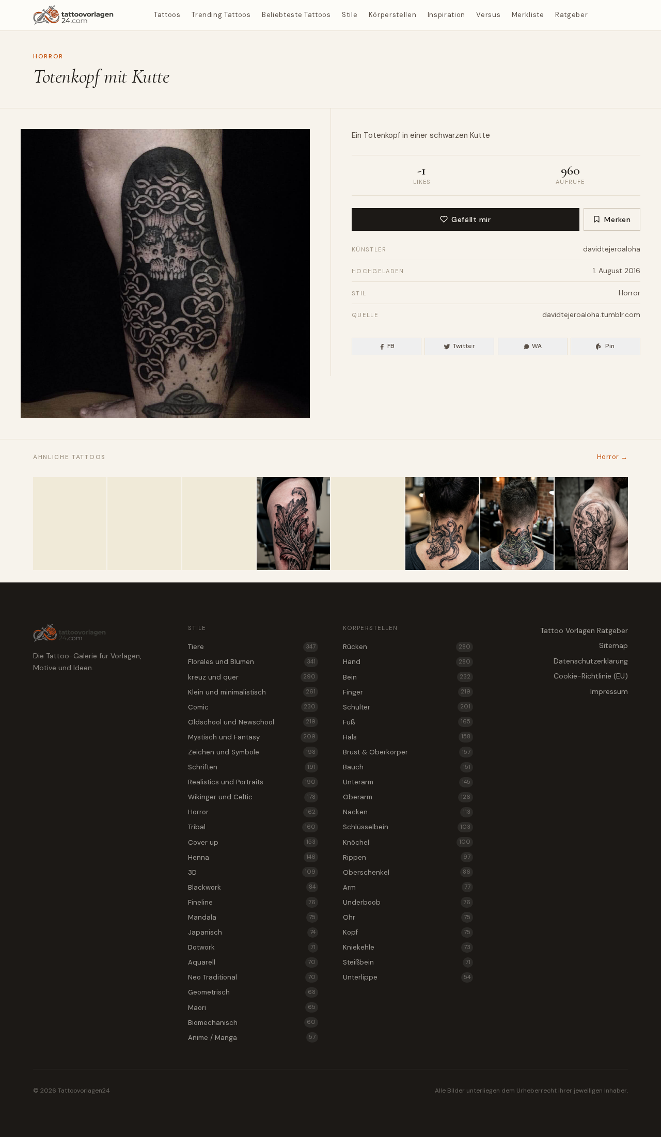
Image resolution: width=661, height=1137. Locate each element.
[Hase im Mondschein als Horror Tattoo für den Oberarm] (591, 523)
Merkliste (528, 14)
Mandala (252, 917)
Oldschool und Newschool (252, 722)
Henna (252, 857)
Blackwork (252, 887)
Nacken (406, 812)
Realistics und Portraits (252, 782)
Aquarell (252, 962)
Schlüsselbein (406, 827)
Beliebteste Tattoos (296, 14)
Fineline (252, 902)
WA (537, 346)
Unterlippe (406, 977)
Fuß (406, 722)
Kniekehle (406, 947)
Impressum (609, 691)
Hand (406, 661)
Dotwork (252, 947)
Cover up (252, 842)
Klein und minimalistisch (252, 692)
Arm (406, 887)
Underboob (406, 902)
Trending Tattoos (221, 14)
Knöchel (406, 842)
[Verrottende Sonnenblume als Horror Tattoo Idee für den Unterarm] (367, 523)
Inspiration (446, 14)
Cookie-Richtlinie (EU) (591, 676)
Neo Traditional (252, 977)
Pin (610, 346)
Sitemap (613, 645)
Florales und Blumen (252, 661)
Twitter (464, 346)
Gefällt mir (471, 219)
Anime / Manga (252, 1037)
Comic (252, 707)
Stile (349, 14)
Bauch (406, 767)
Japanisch (252, 932)
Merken (617, 219)
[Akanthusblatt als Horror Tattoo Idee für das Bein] (293, 523)
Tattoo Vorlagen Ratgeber (584, 630)
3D (252, 872)
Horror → (612, 456)
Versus (488, 14)
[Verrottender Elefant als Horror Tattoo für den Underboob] (69, 523)
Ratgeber (571, 14)
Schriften (252, 767)
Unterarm (406, 782)
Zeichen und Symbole (252, 752)
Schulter (406, 707)
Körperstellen (392, 14)
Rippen (406, 857)
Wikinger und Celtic (252, 797)
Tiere (252, 646)
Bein (406, 677)
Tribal (252, 827)
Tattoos (167, 14)
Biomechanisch (252, 1022)
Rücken (406, 646)
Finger (406, 692)
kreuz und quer (252, 677)
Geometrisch (252, 992)
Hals (406, 737)
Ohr (406, 917)
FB (391, 346)
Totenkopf (382, 135)
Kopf (406, 932)
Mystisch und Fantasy (252, 737)
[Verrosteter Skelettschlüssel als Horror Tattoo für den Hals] (219, 523)
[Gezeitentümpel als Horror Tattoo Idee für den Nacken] (517, 523)
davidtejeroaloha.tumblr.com (591, 314)
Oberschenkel (406, 872)
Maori (252, 1007)
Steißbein (406, 962)
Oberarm (406, 797)
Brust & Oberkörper (406, 752)
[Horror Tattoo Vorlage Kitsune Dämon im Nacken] (442, 523)
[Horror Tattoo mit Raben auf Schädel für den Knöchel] (144, 523)
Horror (48, 56)
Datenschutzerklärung (591, 661)
